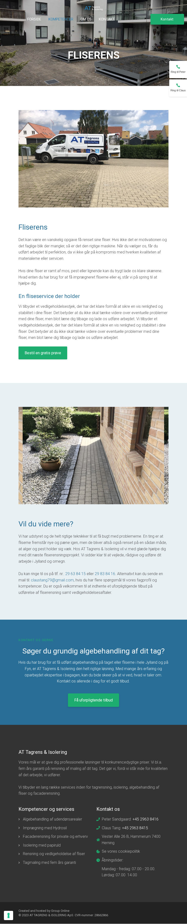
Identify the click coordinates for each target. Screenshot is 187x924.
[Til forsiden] (94, 8)
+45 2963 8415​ (135, 828)
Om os (86, 19)
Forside (34, 19)
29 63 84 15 (75, 573)
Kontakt (107, 19)
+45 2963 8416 (145, 819)
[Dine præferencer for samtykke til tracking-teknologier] (8, 915)
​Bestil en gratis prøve (43, 353)
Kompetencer (60, 19)
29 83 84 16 (105, 573)
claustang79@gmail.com (52, 580)
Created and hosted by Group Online (44, 911)
